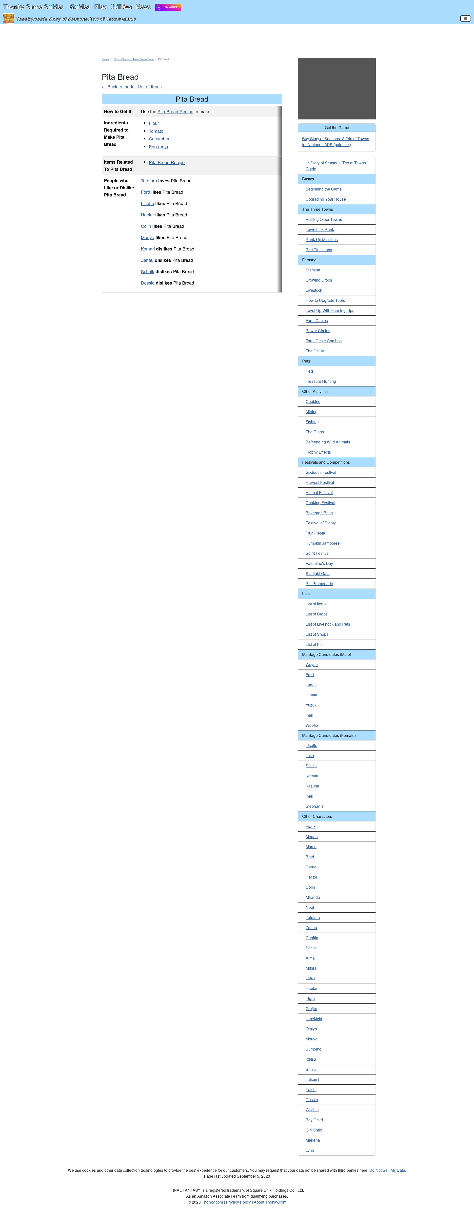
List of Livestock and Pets (328, 624)
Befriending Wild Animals (328, 442)
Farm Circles (317, 320)
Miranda (313, 897)
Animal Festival (319, 492)
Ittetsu (311, 1059)
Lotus (310, 978)
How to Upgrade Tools (325, 300)
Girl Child (314, 1130)
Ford (145, 192)
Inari (309, 715)
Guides (80, 6)
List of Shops (317, 634)
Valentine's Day (319, 563)
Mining (311, 411)
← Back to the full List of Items (132, 86)
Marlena (313, 1140)
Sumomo (313, 1049)
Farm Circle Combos (324, 341)
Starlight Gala (318, 573)
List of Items (316, 604)
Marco (311, 846)
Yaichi (311, 1089)
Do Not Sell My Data (387, 1170)
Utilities (121, 6)
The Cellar (315, 351)
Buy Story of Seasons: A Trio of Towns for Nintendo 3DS (335, 141)
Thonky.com (30, 18)
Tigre (310, 998)
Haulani (312, 988)
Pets (310, 371)
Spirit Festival (318, 553)
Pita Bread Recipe (175, 111)
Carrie (311, 867)
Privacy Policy (238, 1202)
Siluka (311, 765)
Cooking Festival (320, 502)
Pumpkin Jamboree (323, 543)
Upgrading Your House (326, 199)
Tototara (149, 180)
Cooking (313, 401)
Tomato (156, 131)
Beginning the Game (324, 189)
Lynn (310, 1150)
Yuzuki (311, 705)
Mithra (311, 968)
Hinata (311, 695)
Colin (146, 226)
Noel (310, 907)
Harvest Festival (320, 482)
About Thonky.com (270, 1202)
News (143, 6)
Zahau (147, 260)
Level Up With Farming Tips (330, 310)
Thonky (33, 6)
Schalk (147, 271)
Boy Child (314, 1120)
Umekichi (314, 1018)
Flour (154, 123)
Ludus (311, 685)
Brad (310, 857)
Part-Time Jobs (319, 249)
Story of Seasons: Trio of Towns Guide (92, 18)
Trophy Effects (318, 452)
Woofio (312, 725)
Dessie (148, 282)
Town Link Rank (320, 229)
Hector (147, 214)
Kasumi (312, 786)
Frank (311, 826)
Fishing (312, 421)
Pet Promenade (319, 583)
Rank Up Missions (322, 239)
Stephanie (315, 806)
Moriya (147, 237)
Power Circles (318, 330)
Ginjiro (311, 1008)
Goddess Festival (321, 472)
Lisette (147, 203)
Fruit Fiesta (315, 533)
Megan (312, 836)
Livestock (314, 290)
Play (100, 6)
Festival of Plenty (321, 523)
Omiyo (311, 1029)
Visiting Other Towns (324, 219)
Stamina (313, 270)
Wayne (312, 664)
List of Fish (315, 644)
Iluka (310, 755)
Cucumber (159, 138)
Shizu (311, 1069)
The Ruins (315, 432)
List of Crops (317, 614)
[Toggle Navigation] (465, 18)
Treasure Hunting (321, 381)
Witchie (312, 1110)
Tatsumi (312, 1079)
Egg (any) (158, 146)
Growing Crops (319, 280)
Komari (148, 248)
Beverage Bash (319, 513)
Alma (310, 958)
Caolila (312, 937)
